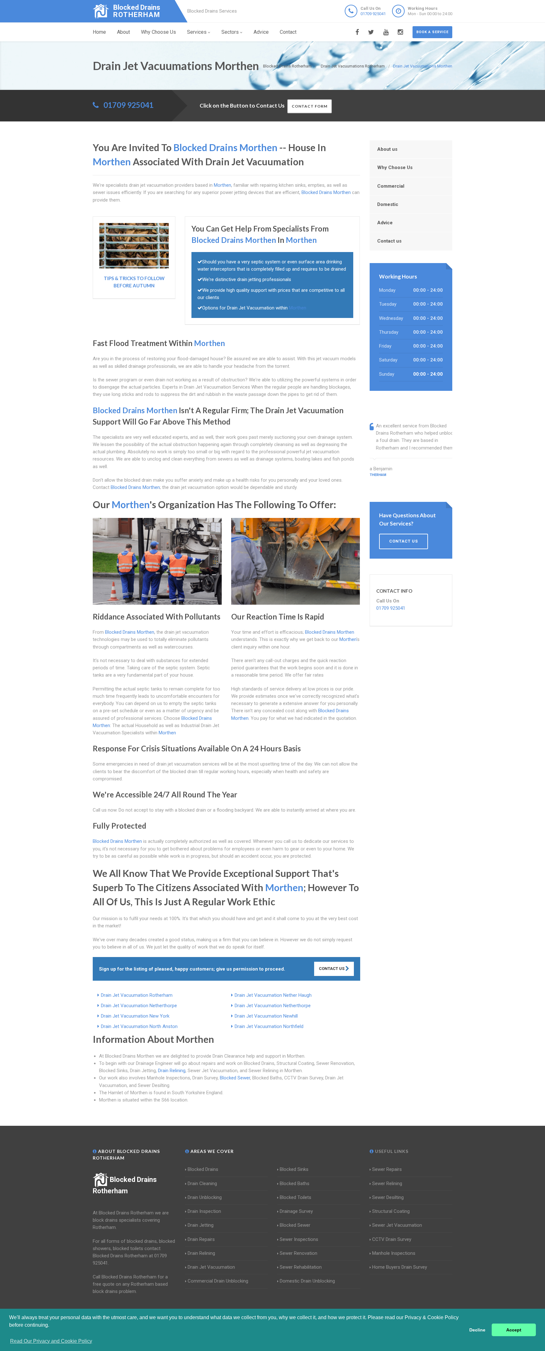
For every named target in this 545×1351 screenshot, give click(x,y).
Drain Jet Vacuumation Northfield (269, 1026)
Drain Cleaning (202, 1183)
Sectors (230, 32)
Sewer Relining (387, 1183)
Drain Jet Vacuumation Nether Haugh (273, 995)
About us (387, 149)
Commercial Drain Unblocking (218, 1281)
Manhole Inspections (393, 1253)
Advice (261, 32)
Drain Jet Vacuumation (211, 1267)
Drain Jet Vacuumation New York (135, 1016)
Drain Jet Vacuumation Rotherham (137, 995)
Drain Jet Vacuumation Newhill (266, 1016)
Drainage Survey (296, 1211)
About (123, 32)
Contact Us (332, 968)
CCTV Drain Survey (391, 1239)
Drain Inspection (204, 1211)
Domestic (387, 204)
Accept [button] (513, 1329)
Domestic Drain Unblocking (307, 1281)
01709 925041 (373, 13)
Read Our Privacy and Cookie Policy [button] (51, 1341)
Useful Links (391, 1151)
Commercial (390, 186)
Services (197, 32)
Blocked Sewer (235, 1078)
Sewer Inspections (299, 1239)
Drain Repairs (201, 1239)
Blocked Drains (203, 1169)
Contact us (389, 241)
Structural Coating (391, 1211)
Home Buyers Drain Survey (399, 1267)
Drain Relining (171, 1070)
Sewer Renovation (298, 1253)
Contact (288, 32)
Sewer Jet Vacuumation (397, 1225)
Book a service (432, 32)
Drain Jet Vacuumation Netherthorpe (139, 1005)
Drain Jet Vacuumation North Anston (139, 1026)
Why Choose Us (158, 32)
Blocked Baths (294, 1183)
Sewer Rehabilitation (301, 1267)
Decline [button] (477, 1329)
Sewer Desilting (388, 1197)
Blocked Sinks (294, 1169)
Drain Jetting (201, 1225)
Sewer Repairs (387, 1169)
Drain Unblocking (205, 1197)
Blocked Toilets (295, 1197)
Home (99, 32)
